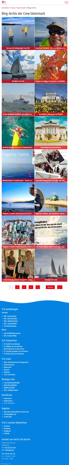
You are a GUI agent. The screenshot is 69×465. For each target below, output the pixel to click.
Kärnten (6, 370)
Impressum (8, 398)
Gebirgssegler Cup (10, 414)
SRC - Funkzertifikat (10, 324)
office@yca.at (9, 450)
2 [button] (17, 287)
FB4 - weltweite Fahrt (11, 321)
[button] (59, 287)
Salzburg (7, 372)
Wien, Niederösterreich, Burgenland (16, 362)
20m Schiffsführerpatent (12, 333)
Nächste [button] (50, 287)
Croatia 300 (8, 417)
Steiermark (7, 367)
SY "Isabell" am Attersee (12, 344)
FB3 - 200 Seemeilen (10, 319)
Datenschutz (8, 401)
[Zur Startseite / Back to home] (4, 3)
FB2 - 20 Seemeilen (10, 316)
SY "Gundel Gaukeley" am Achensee (16, 351)
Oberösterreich (9, 365)
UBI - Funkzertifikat (10, 336)
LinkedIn (7, 433)
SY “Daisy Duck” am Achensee (14, 354)
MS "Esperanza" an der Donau (14, 349)
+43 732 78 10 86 (10, 448)
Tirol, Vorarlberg (9, 374)
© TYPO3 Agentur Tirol (6, 463)
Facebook (7, 428)
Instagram (7, 431)
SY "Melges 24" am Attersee (13, 346)
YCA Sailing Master (10, 326)
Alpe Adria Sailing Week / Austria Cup (16, 412)
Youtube (7, 426)
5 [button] (37, 287)
